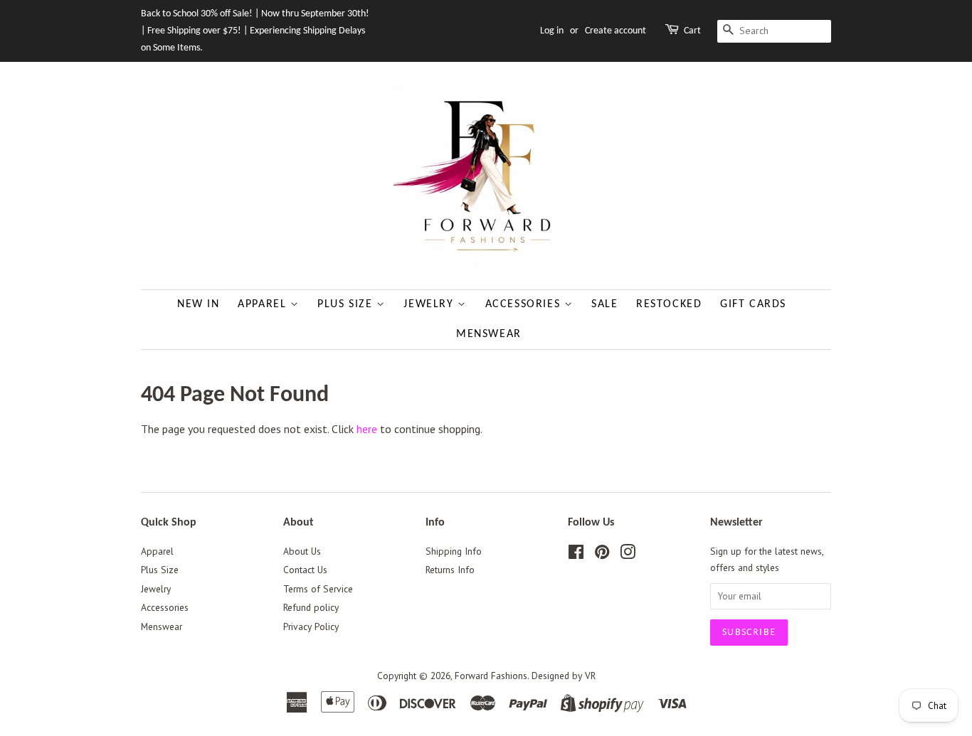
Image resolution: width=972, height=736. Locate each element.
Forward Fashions (491, 675)
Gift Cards (753, 304)
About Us (302, 551)
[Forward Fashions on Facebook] (576, 554)
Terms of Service (318, 588)
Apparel (264, 304)
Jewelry (430, 304)
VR (590, 675)
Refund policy (311, 607)
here (366, 429)
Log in (552, 31)
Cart (692, 31)
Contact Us (305, 569)
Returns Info (450, 569)
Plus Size (346, 304)
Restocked (669, 304)
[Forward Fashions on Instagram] (627, 554)
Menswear (489, 334)
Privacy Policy (311, 626)
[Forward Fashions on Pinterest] (602, 554)
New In (198, 304)
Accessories (524, 304)
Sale (604, 304)
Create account (615, 31)
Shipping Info (454, 551)
